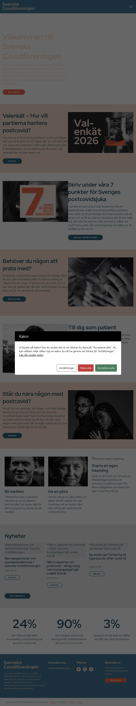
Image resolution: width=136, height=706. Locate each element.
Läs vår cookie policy (31, 355)
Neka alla (85, 368)
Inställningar (66, 368)
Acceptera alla (106, 368)
